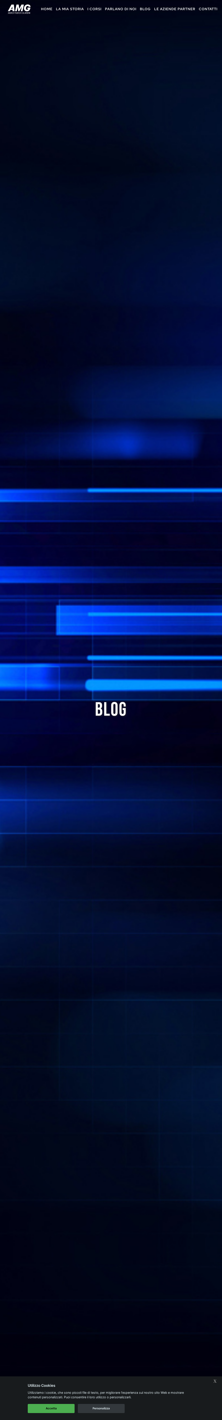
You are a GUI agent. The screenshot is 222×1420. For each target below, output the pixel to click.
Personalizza (101, 1408)
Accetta (51, 1408)
